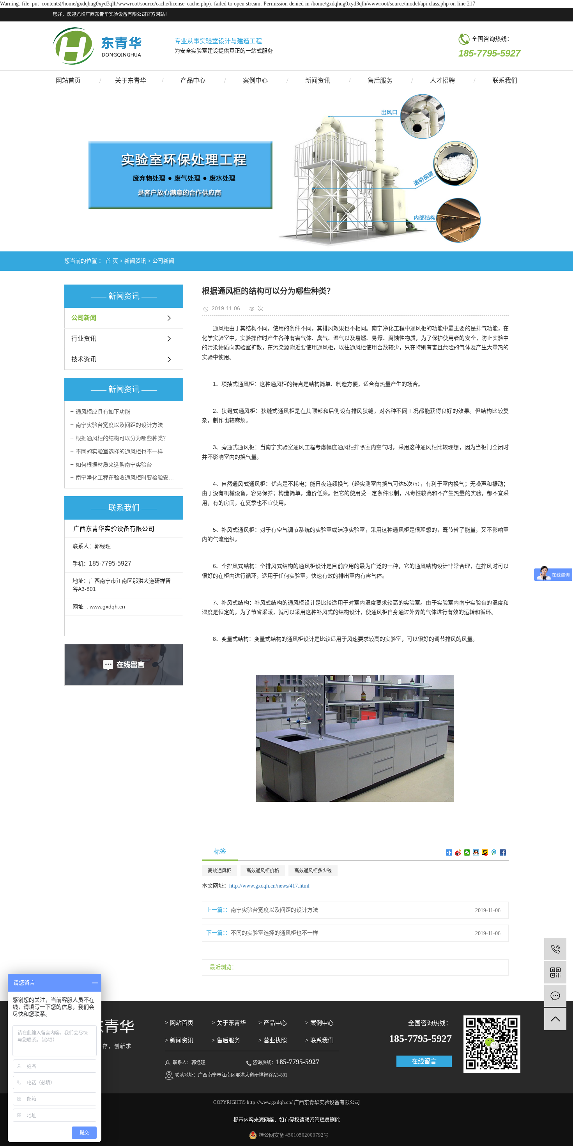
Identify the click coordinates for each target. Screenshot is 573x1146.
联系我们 (504, 80)
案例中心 (255, 80)
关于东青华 (130, 80)
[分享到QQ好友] (476, 852)
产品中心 (192, 80)
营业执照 (275, 1040)
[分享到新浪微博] (458, 852)
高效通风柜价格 (262, 871)
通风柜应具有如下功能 (103, 412)
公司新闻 (163, 261)
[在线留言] (555, 996)
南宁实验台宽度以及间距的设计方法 (119, 425)
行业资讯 (83, 338)
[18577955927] (555, 949)
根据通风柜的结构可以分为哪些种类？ (122, 438)
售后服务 (380, 80)
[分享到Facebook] (503, 852)
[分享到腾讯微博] (494, 852)
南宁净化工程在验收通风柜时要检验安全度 (126, 478)
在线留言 (424, 1061)
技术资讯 (83, 359)
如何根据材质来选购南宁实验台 (114, 465)
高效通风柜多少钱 (313, 871)
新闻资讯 (317, 80)
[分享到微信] (467, 852)
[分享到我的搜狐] (485, 852)
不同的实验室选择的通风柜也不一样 (119, 452)
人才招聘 (442, 80)
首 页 (112, 261)
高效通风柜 (219, 871)
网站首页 (68, 80)
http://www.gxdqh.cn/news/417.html (269, 886)
